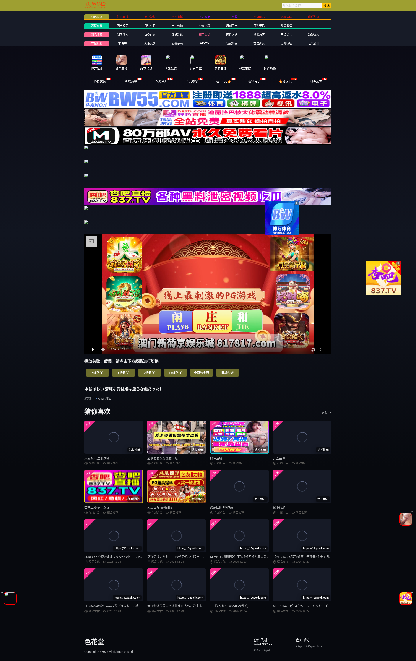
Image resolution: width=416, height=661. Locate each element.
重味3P (122, 43)
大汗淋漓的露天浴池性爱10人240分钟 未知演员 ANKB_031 (186, 606)
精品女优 (204, 34)
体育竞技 (100, 81)
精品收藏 (96, 34)
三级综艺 (286, 34)
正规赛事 (131, 81)
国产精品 (122, 25)
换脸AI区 (259, 34)
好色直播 (216, 458)
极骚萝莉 (177, 43)
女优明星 (104, 399)
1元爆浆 (192, 81)
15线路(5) (175, 372)
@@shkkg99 (262, 650)
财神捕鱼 (316, 81)
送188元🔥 (223, 81)
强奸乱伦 (177, 34)
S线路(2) (124, 372)
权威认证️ (162, 81)
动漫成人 (313, 34)
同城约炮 (227, 372)
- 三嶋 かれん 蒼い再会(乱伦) (229, 606)
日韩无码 (259, 25)
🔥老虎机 (285, 81)
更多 (324, 413)
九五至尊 (279, 458)
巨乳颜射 (313, 43)
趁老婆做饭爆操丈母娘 (162, 458)
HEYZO (204, 43)
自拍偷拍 (177, 25)
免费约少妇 (201, 372)
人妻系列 (150, 43)
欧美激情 (286, 25)
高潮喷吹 (286, 43)
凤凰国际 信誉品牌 (159, 507)
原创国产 (231, 25)
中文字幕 (204, 25)
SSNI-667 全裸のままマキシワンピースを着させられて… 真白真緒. (129, 557)
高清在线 (96, 25)
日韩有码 (150, 25)
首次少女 (259, 43)
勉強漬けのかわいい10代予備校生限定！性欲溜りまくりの (187, 557)
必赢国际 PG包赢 (221, 507)
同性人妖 (231, 34)
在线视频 (96, 43)
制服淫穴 (122, 34)
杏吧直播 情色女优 (96, 507)
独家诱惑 (231, 43)
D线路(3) (150, 372)
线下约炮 (279, 507)
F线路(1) (97, 372)
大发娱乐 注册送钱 (96, 458)
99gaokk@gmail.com (310, 646)
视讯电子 (254, 81)
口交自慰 (150, 34)
